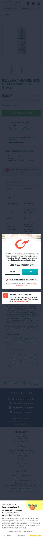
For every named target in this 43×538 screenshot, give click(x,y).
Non (12, 271)
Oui (30, 271)
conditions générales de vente (26, 284)
